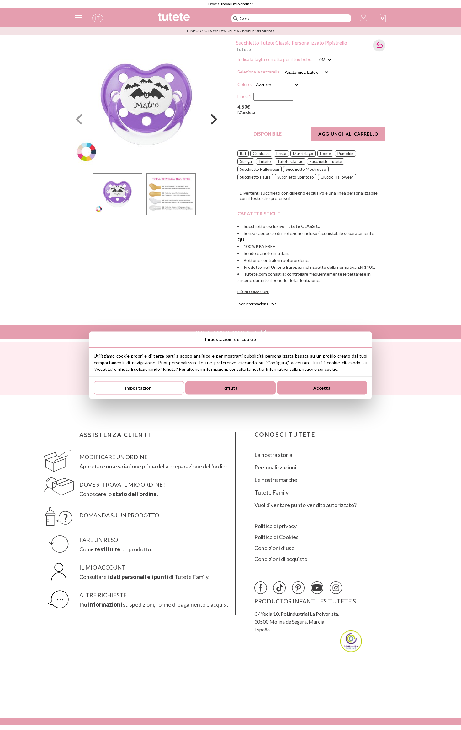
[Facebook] (260, 587)
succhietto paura (255, 177)
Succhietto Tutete (326, 161)
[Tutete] (188, 20)
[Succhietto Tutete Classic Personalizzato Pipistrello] (146, 104)
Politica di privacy (275, 526)
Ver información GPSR (257, 303)
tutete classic (290, 161)
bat (243, 153)
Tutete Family (271, 492)
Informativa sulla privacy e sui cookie (302, 368)
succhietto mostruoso (306, 169)
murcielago (303, 153)
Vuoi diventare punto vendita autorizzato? (305, 505)
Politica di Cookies (276, 537)
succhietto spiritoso (295, 177)
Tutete (243, 49)
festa (281, 153)
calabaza (261, 153)
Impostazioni (139, 388)
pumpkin (345, 153)
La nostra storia (273, 454)
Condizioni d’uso (274, 548)
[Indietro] (379, 45)
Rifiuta (230, 388)
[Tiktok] (279, 587)
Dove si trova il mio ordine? (230, 4)
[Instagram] (336, 587)
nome (325, 153)
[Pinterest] (298, 587)
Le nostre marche (275, 480)
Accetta (322, 388)
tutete (264, 161)
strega (246, 161)
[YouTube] (317, 587)
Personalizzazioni (275, 467)
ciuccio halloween (337, 177)
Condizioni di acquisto (280, 559)
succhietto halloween (259, 169)
